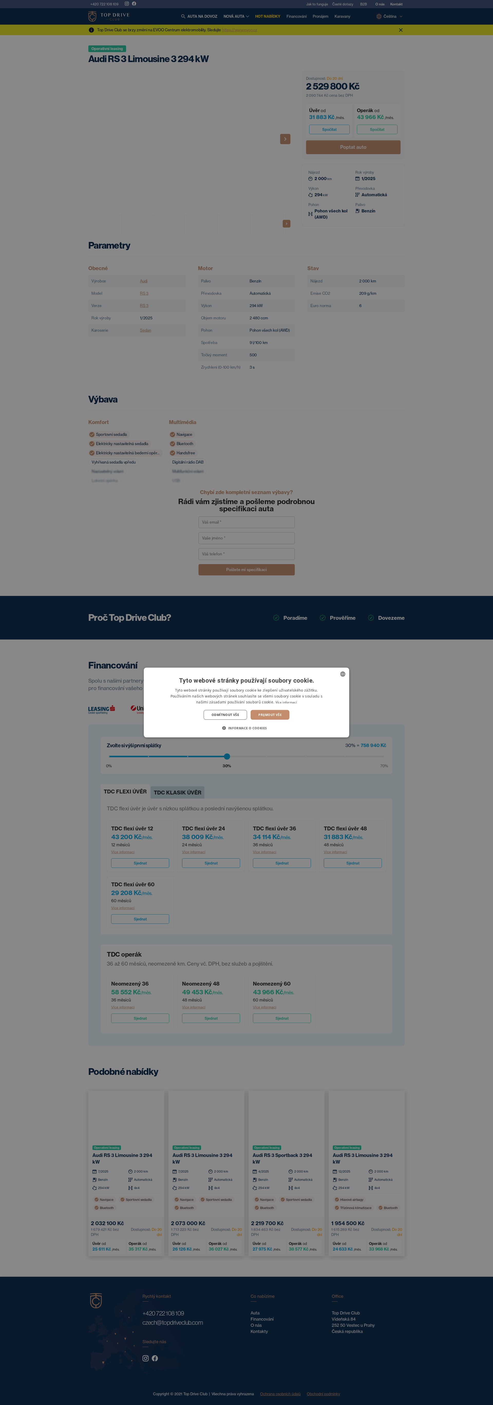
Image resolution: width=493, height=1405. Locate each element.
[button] (246, 728)
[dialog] (246, 702)
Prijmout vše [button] (270, 715)
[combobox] (342, 673)
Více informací (286, 702)
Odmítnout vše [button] (225, 715)
